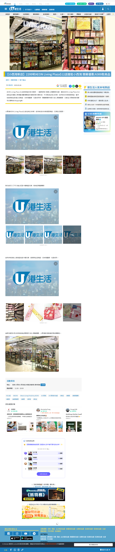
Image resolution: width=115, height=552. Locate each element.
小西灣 (43, 385)
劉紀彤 (10, 85)
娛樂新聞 (44, 9)
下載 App (100, 4)
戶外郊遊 (51, 531)
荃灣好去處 (89, 529)
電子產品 (23, 80)
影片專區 (70, 14)
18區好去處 (87, 14)
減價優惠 (16, 399)
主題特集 (109, 14)
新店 (62, 396)
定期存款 (51, 9)
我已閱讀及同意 (93, 545)
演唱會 (7, 14)
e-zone (47, 4)
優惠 (8, 399)
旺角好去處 (97, 529)
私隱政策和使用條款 (50, 544)
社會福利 (58, 531)
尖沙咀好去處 (60, 529)
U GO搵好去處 (71, 4)
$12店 (9, 396)
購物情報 (14, 80)
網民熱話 (43, 537)
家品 (35, 399)
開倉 (53, 529)
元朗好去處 (80, 529)
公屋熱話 (37, 9)
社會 (104, 529)
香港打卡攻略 (99, 14)
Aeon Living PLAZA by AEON (30, 396)
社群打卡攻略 (82, 4)
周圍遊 (79, 14)
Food (27, 4)
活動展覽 (43, 529)
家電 (29, 399)
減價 (23, 399)
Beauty (34, 4)
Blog (40, 4)
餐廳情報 (43, 531)
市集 (49, 529)
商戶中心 (91, 4)
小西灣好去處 (54, 396)
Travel (20, 4)
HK (15, 4)
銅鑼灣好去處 (70, 529)
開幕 (68, 396)
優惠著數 (76, 396)
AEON (16, 396)
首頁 (7, 80)
